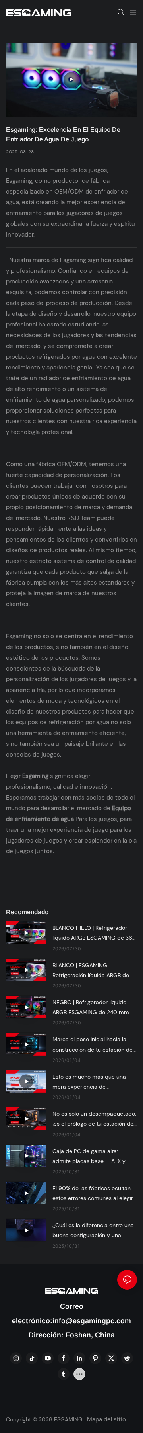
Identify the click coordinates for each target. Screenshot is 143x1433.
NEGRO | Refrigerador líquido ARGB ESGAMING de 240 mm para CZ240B (90, 1008)
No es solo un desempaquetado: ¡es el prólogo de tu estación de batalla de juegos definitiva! (94, 1119)
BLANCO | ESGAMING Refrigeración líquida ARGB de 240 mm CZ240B (90, 971)
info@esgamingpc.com (91, 1321)
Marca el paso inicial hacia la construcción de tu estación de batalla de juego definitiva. (92, 1045)
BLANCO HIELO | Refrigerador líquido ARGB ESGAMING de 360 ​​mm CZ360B (94, 933)
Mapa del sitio (105, 1419)
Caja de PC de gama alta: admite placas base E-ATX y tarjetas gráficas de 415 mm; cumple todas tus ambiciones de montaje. (90, 1157)
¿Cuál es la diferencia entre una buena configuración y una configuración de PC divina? (93, 1231)
